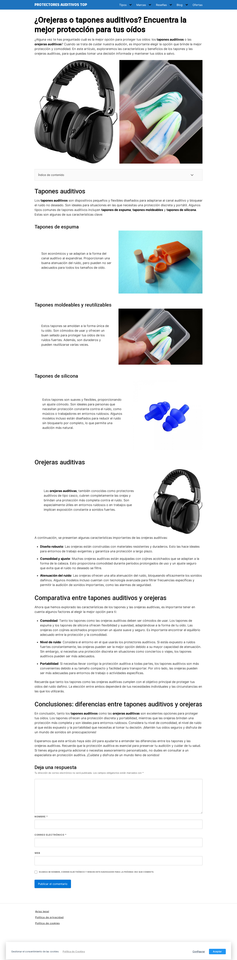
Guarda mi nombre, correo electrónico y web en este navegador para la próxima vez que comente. (96, 872)
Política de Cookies (74, 951)
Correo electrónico (50, 834)
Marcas (141, 5)
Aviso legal (42, 911)
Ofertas (197, 5)
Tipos (122, 5)
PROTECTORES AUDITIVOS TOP (61, 5)
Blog (180, 5)
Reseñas (161, 5)
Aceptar (217, 951)
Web (37, 853)
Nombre (41, 816)
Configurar (199, 951)
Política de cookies (47, 923)
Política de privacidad (49, 917)
